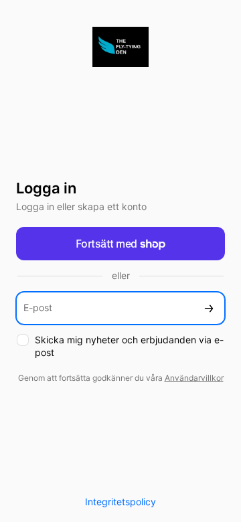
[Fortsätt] (208, 308)
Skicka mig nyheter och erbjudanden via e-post (129, 346)
